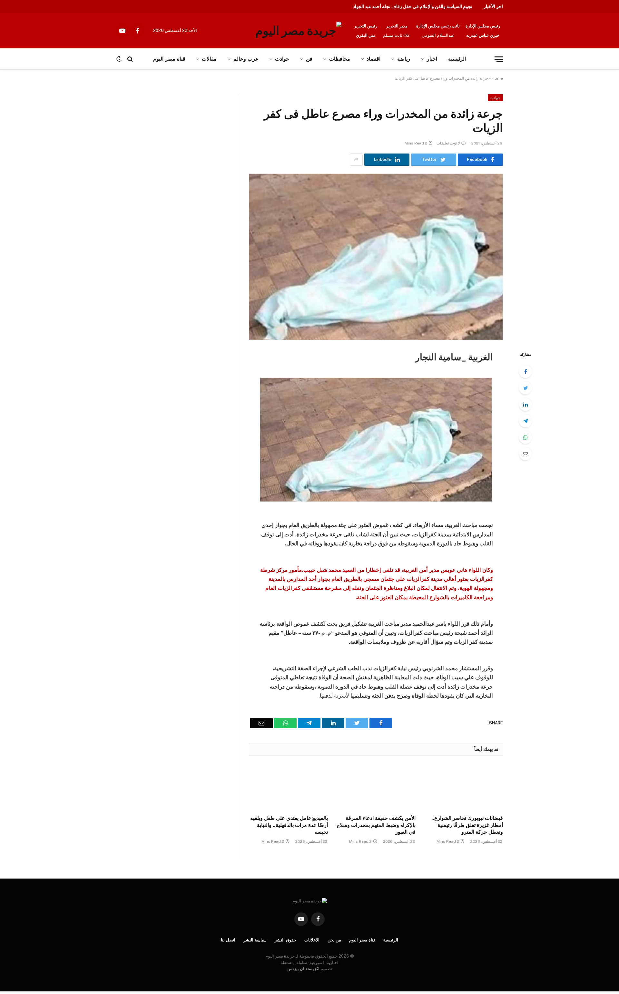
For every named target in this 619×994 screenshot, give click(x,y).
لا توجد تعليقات (448, 143)
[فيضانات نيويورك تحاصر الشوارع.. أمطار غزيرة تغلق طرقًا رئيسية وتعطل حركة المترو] (463, 787)
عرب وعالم (246, 59)
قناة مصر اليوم (169, 59)
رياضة (403, 59)
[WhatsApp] (525, 437)
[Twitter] (525, 388)
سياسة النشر (255, 940)
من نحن (334, 940)
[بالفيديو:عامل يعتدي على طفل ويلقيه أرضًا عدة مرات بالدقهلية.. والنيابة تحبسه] (288, 787)
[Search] (130, 59)
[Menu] (499, 59)
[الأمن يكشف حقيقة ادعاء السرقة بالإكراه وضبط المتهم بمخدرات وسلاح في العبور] (375, 787)
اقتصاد (373, 59)
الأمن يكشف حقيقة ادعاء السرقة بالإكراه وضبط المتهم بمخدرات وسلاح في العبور (376, 825)
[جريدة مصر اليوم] (298, 30)
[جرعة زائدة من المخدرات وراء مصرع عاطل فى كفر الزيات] (376, 257)
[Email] (525, 453)
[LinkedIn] (525, 404)
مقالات (209, 59)
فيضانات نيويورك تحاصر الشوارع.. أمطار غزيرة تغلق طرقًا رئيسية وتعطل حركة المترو (467, 825)
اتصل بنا (228, 940)
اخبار (432, 59)
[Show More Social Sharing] (356, 160)
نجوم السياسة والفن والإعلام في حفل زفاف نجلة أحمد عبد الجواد (412, 6)
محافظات (339, 59)
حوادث (282, 59)
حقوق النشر (285, 940)
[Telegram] (525, 420)
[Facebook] (525, 371)
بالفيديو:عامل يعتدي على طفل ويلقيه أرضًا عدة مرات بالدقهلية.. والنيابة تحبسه (289, 825)
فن (309, 59)
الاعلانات (311, 940)
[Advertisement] (67, 142)
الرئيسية (457, 59)
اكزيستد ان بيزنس (303, 968)
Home (497, 78)
